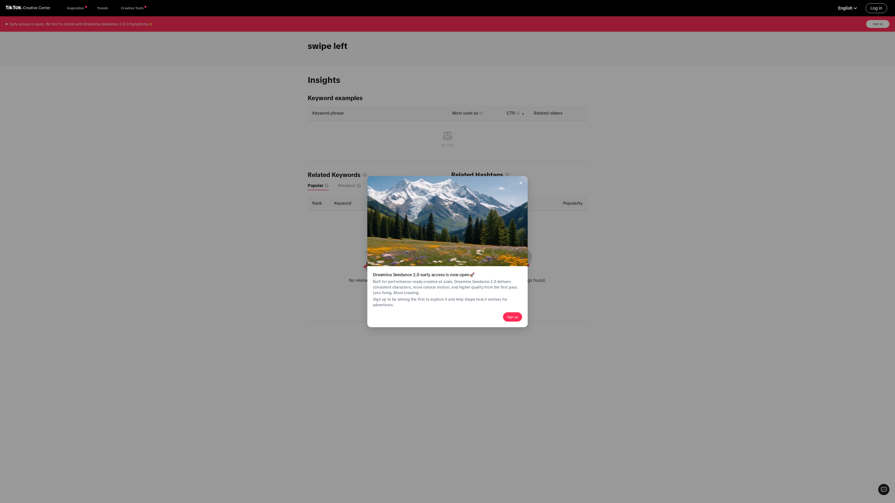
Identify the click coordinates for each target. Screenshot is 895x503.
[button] (848, 8)
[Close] (520, 183)
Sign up (512, 317)
